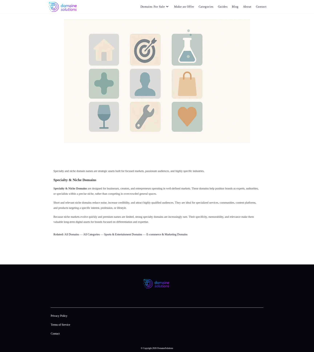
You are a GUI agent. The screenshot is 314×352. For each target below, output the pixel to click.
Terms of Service (60, 324)
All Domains (71, 234)
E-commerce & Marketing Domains (167, 234)
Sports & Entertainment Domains (123, 234)
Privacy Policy (59, 315)
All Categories (91, 234)
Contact (55, 333)
